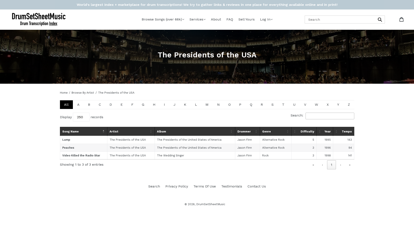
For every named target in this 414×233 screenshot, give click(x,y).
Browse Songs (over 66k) (162, 19)
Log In (265, 19)
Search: (297, 115)
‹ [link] (322, 165)
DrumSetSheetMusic (210, 204)
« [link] (313, 165)
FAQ (229, 19)
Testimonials (231, 186)
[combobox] (345, 19)
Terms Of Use (204, 186)
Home (64, 92)
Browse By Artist (83, 92)
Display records (81, 117)
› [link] (340, 165)
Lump (66, 139)
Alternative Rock (273, 139)
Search (154, 186)
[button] (103, 131)
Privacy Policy (176, 186)
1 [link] (331, 165)
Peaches (68, 147)
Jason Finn (244, 139)
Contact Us (257, 186)
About (216, 19)
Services (196, 19)
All (66, 104)
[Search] (380, 20)
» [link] (350, 165)
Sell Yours (246, 19)
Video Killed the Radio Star (81, 155)
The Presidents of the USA (128, 139)
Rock (265, 155)
